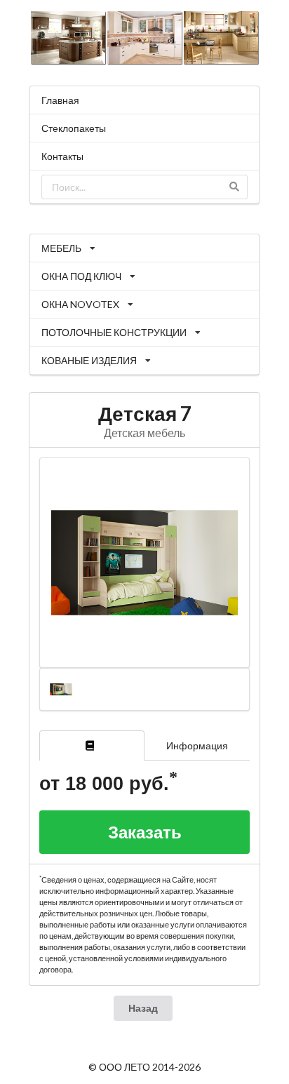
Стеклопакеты (73, 128)
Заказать (145, 832)
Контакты (62, 156)
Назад (143, 1008)
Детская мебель (144, 432)
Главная (60, 100)
